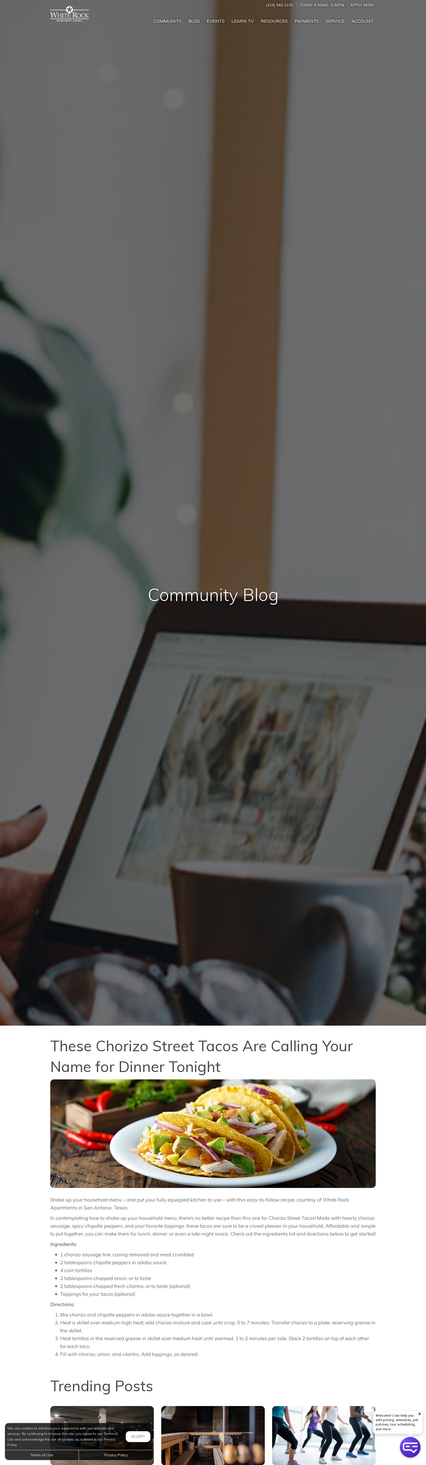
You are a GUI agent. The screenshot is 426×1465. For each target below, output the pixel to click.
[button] (410, 1447)
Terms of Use (41, 1454)
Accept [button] (138, 1436)
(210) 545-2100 (279, 5)
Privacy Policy (116, 1454)
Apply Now (361, 5)
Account (362, 21)
